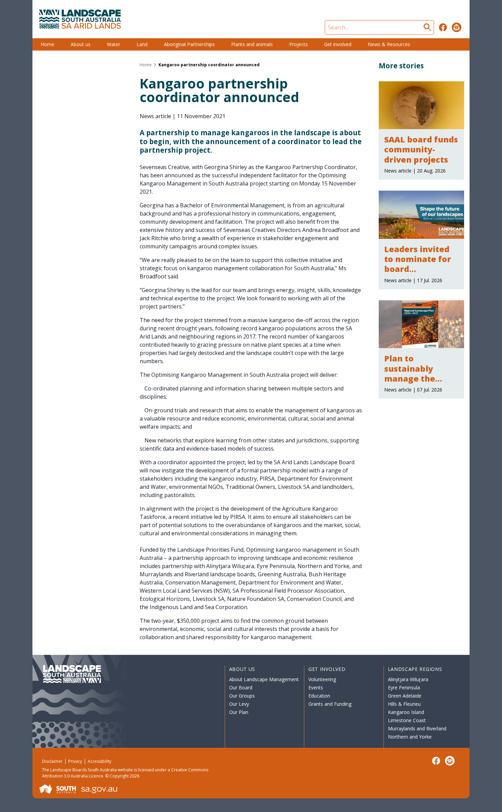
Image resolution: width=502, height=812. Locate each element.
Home (47, 44)
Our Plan (238, 712)
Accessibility (99, 761)
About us (80, 44)
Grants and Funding (329, 704)
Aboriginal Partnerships (189, 44)
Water (113, 44)
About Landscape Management (264, 679)
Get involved (337, 44)
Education (319, 695)
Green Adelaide (404, 695)
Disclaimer (52, 761)
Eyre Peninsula (404, 687)
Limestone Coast (407, 720)
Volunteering (322, 679)
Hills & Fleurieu (404, 704)
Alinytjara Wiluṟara (408, 679)
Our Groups (242, 695)
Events (315, 687)
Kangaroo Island (406, 712)
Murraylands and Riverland (417, 728)
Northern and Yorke (410, 736)
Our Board (240, 687)
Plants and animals (252, 44)
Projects (298, 44)
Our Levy (239, 704)
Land (142, 44)
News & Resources (389, 44)
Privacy (75, 761)
